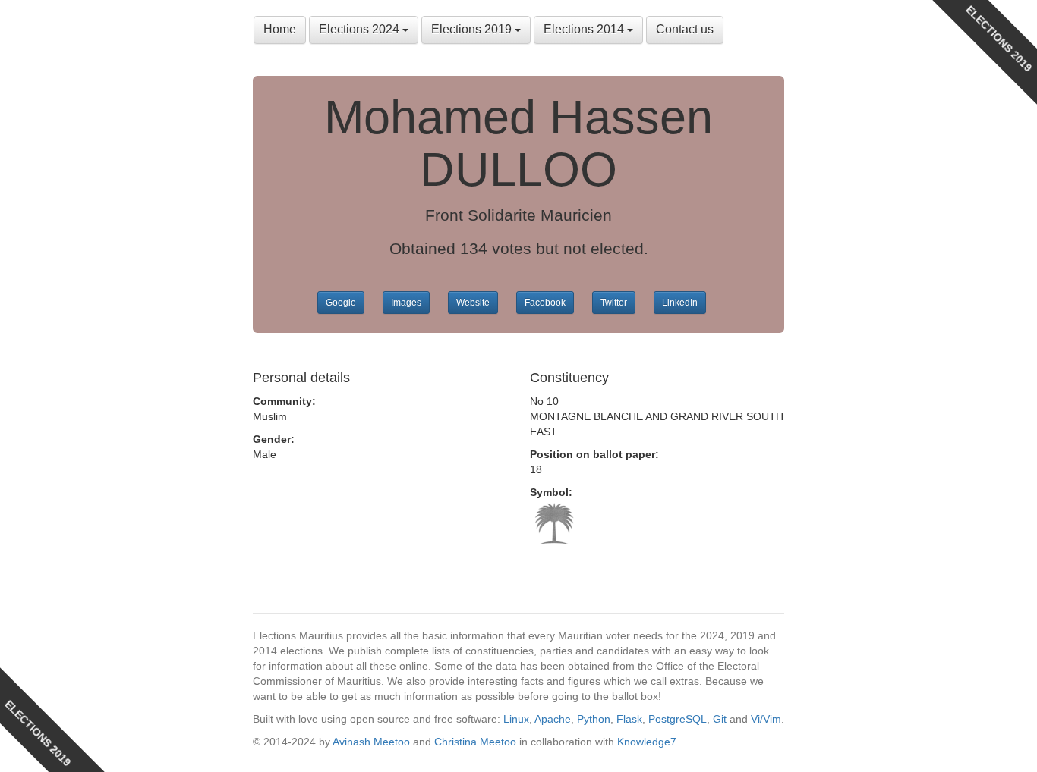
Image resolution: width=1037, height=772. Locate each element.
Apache (552, 719)
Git (720, 719)
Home (279, 29)
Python (593, 719)
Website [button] (473, 302)
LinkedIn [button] (680, 302)
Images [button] (406, 302)
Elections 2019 (473, 29)
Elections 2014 (585, 29)
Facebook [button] (545, 302)
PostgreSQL (677, 719)
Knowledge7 (646, 742)
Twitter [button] (613, 302)
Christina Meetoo (475, 742)
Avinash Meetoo (371, 742)
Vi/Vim (766, 719)
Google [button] (341, 302)
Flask (629, 719)
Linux (516, 719)
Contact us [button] (685, 29)
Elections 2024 (360, 29)
